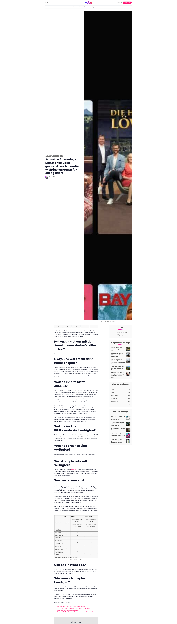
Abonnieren (127, 3)
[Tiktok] (122, 335)
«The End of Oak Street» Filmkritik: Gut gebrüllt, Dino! (117, 349)
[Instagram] (118, 335)
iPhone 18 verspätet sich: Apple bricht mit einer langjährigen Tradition (117, 441)
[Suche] (46, 3)
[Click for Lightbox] (76, 536)
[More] (107, 7)
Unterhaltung (84, 7)
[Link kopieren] (94, 326)
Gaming (92, 7)
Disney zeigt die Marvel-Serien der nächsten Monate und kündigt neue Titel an (75, 612)
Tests (103, 7)
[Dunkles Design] (47, 3)
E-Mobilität (98, 7)
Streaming (48, 155)
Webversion (74, 469)
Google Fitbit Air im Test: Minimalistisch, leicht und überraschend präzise (117, 368)
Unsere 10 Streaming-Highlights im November (68, 610)
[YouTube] (120, 335)
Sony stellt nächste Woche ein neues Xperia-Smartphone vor (118, 418)
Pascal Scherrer (53, 177)
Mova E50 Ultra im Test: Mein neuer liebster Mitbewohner (117, 355)
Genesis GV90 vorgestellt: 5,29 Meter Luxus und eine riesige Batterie (117, 424)
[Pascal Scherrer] (46, 177)
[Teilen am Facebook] (67, 326)
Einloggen (119, 3)
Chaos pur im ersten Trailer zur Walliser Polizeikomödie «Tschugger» (73, 608)
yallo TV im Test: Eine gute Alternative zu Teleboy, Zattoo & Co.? (72, 606)
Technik (78, 7)
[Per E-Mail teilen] (85, 326)
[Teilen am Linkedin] (76, 326)
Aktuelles (72, 7)
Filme (61, 155)
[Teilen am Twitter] (58, 326)
